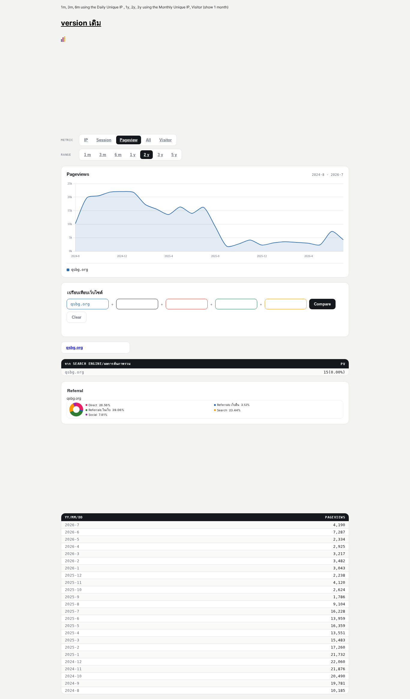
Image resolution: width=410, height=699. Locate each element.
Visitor (165, 140)
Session (103, 140)
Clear (76, 317)
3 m (102, 154)
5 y (174, 154)
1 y (132, 154)
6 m (118, 154)
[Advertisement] (205, 87)
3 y (160, 154)
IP (86, 140)
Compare (322, 304)
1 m (87, 154)
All (148, 140)
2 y (146, 154)
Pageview (128, 140)
